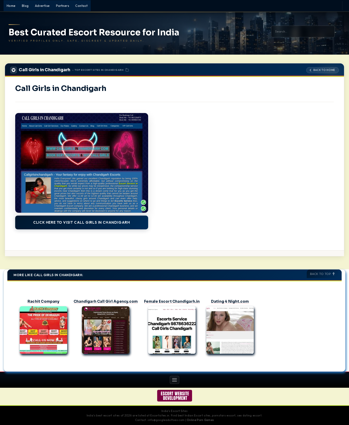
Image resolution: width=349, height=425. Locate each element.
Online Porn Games (200, 420)
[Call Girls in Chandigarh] (81, 163)
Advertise (42, 6)
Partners (62, 6)
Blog (25, 6)
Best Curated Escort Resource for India (94, 32)
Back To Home (324, 70)
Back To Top (321, 274)
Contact (81, 6)
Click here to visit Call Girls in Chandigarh (81, 222)
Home (11, 6)
